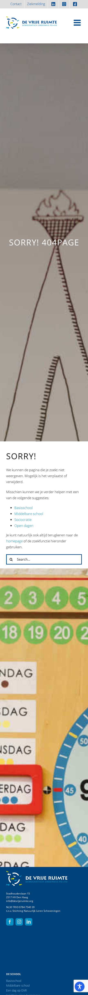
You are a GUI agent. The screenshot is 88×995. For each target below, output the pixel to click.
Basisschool (23, 507)
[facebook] (10, 922)
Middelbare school (28, 513)
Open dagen (23, 525)
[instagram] (19, 922)
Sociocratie (23, 519)
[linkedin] (28, 922)
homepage (14, 541)
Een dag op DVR (16, 990)
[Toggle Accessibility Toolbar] (79, 986)
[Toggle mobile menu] (78, 23)
